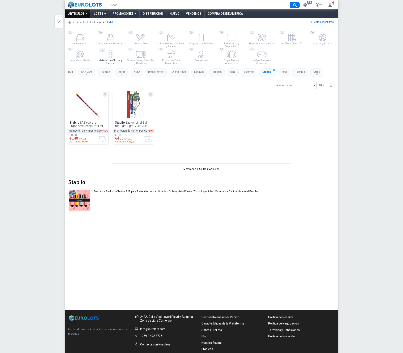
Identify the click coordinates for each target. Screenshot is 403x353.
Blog (204, 336)
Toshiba (300, 73)
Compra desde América (225, 13)
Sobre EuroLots (212, 330)
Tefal (284, 73)
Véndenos (193, 13)
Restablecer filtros (323, 22)
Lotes (99, 13)
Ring (233, 73)
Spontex (249, 73)
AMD (137, 73)
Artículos (76, 13)
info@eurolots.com (153, 329)
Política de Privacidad (282, 336)
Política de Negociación (283, 323)
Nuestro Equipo (212, 342)
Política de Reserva (280, 317)
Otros (316, 73)
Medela (217, 73)
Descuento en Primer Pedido (220, 317)
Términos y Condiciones (284, 330)
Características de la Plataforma (223, 323)
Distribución (153, 13)
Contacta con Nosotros (155, 344)
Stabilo (266, 73)
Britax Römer (156, 73)
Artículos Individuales (88, 22)
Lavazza (199, 73)
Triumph (105, 73)
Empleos (207, 349)
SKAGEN (86, 73)
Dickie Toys (179, 73)
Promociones (123, 13)
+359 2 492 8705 (151, 335)
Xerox (121, 73)
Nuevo (174, 13)
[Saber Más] (319, 5)
